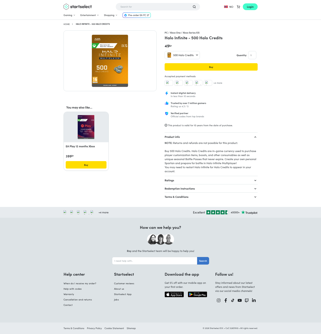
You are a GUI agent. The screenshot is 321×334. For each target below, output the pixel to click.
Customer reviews (124, 283)
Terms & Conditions (176, 197)
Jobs (116, 299)
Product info (172, 137)
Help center (74, 274)
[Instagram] (218, 300)
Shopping (109, 15)
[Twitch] (246, 300)
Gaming (68, 15)
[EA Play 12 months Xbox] (86, 127)
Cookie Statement (114, 328)
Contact (68, 305)
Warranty (69, 294)
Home (67, 24)
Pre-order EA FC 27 (138, 15)
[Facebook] (225, 300)
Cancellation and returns (78, 299)
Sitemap (131, 328)
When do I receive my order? (80, 283)
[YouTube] (239, 300)
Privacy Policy (94, 328)
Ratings (169, 180)
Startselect (124, 274)
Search (203, 260)
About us (119, 288)
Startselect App (123, 294)
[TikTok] (232, 300)
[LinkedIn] (253, 300)
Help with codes (73, 288)
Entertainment (88, 15)
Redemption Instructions (180, 188)
